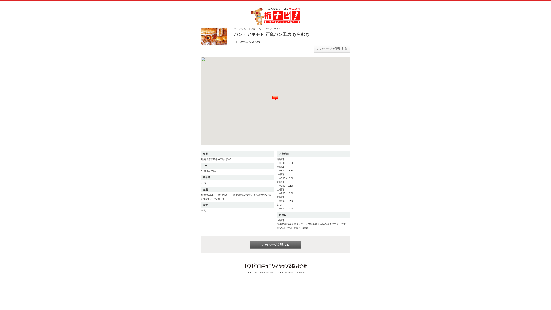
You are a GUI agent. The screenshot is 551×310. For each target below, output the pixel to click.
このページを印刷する (332, 48)
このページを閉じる (275, 244)
